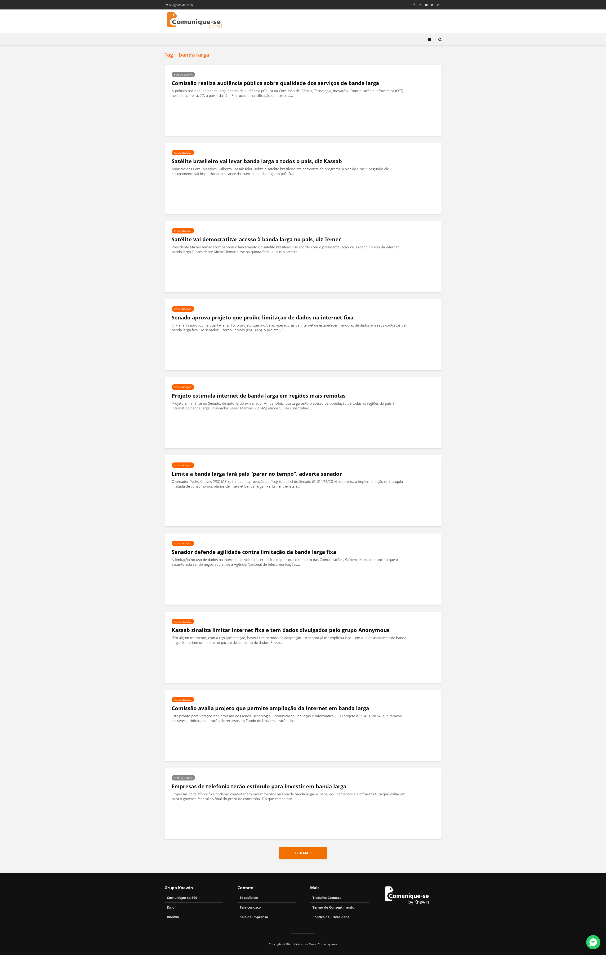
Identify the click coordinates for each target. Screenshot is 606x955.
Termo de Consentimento (333, 907)
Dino (170, 907)
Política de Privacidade (330, 917)
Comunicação (183, 152)
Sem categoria (183, 74)
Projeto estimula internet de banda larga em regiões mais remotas (259, 395)
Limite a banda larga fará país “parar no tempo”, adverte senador (257, 473)
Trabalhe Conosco (327, 897)
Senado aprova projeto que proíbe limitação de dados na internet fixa (262, 317)
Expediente (249, 897)
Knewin (173, 917)
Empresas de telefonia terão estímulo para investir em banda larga (259, 786)
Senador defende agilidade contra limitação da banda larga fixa (254, 551)
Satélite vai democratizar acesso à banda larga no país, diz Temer (256, 239)
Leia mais (303, 853)
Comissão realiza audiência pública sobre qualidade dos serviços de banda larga (275, 83)
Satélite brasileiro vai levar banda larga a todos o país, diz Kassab (257, 161)
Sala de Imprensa (254, 917)
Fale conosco (250, 907)
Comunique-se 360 (182, 897)
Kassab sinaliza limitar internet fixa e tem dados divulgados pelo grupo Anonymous (280, 630)
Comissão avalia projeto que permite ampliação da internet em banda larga (270, 708)
